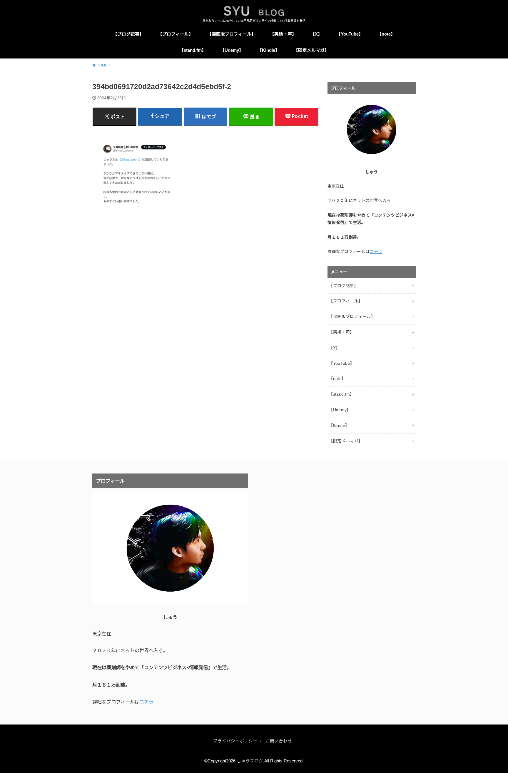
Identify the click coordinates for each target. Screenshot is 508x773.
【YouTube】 (349, 34)
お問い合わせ (278, 741)
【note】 (386, 34)
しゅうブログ (250, 761)
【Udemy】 (231, 50)
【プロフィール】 (175, 34)
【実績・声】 (283, 34)
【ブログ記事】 (128, 34)
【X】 (316, 34)
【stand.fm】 (192, 50)
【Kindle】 (269, 50)
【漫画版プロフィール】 (231, 34)
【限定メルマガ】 (311, 50)
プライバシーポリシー (235, 741)
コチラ (376, 251)
